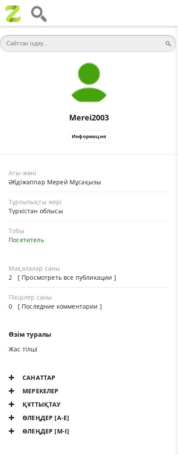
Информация (89, 136)
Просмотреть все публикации (67, 277)
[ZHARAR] (13, 13)
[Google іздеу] (39, 13)
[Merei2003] (89, 65)
